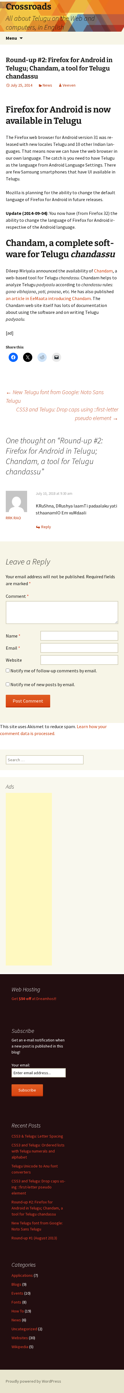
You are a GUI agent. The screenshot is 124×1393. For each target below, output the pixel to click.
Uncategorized (24, 1328)
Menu (11, 38)
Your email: (21, 1065)
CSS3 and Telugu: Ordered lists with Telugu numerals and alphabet (38, 1151)
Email (13, 648)
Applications (22, 1275)
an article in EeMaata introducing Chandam (48, 298)
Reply (46, 526)
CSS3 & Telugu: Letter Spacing (37, 1136)
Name (13, 636)
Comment (17, 596)
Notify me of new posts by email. (42, 684)
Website (14, 660)
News (47, 85)
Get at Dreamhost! (34, 998)
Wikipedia (20, 1346)
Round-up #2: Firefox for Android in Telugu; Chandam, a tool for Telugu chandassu (37, 1208)
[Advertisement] (29, 879)
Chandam (103, 271)
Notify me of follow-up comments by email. (53, 670)
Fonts (16, 1302)
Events (17, 1293)
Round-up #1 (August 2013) (34, 1238)
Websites (20, 1337)
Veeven (69, 85)
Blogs (16, 1284)
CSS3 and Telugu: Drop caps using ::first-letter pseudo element (67, 413)
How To (18, 1311)
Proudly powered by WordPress (33, 1381)
